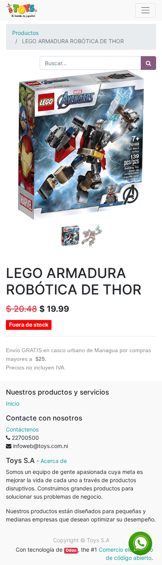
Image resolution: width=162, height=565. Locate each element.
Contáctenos (22, 429)
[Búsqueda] (148, 63)
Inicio (12, 403)
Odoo (71, 550)
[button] (17, 148)
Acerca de (53, 460)
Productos (25, 32)
